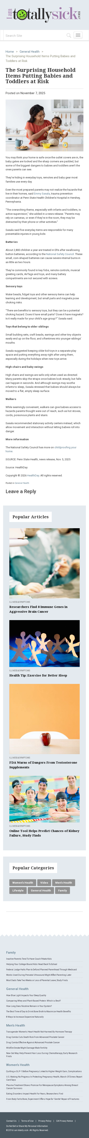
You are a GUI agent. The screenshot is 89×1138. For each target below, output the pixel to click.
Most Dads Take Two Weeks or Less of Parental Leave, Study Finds (37, 980)
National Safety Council (60, 254)
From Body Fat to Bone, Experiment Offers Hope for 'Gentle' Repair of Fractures (42, 1099)
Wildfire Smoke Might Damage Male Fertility (26, 1048)
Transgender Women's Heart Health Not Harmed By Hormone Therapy (39, 1032)
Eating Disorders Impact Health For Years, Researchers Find (34, 1094)
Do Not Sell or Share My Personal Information (27, 1126)
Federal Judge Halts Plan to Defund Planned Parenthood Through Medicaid (41, 969)
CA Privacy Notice (64, 1121)
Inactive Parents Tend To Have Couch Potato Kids (29, 959)
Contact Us (11, 1121)
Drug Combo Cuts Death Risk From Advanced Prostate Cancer (35, 1037)
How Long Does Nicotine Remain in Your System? (29, 1006)
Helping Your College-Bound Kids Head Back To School (31, 964)
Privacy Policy (44, 1121)
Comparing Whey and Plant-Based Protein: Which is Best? (33, 1001)
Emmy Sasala (42, 193)
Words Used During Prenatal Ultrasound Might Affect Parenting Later (38, 975)
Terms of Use (27, 1121)
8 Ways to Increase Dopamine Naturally (25, 1017)
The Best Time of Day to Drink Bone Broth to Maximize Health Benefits (38, 1011)
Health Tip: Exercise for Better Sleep (38, 675)
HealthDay (33, 475)
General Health (30, 51)
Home (10, 51)
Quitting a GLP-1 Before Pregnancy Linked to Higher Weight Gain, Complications (44, 1071)
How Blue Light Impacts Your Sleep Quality (26, 995)
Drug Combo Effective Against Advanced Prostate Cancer (33, 1042)
